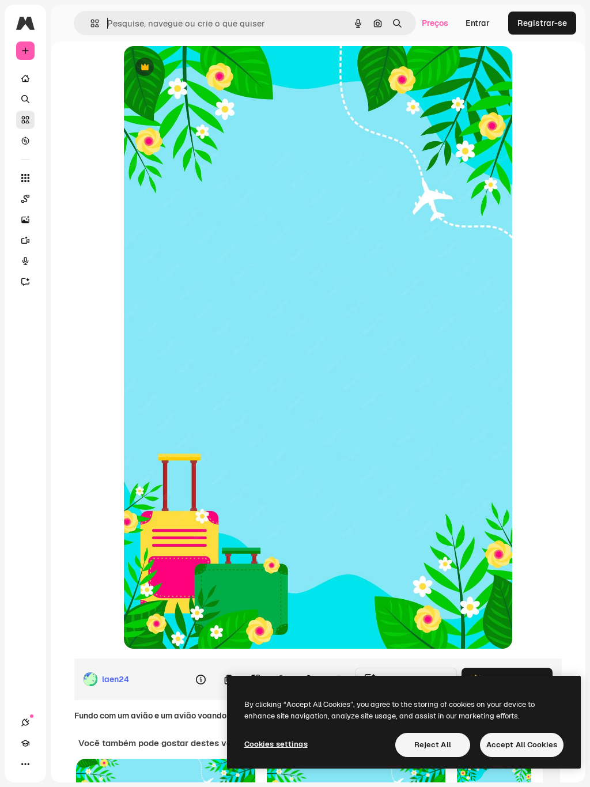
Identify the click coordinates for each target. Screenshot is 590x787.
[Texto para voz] (25, 261)
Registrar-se (542, 23)
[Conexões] (25, 722)
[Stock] (25, 120)
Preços (435, 23)
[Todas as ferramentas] (25, 178)
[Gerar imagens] (25, 219)
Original (197, 67)
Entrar (478, 23)
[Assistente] (25, 282)
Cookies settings (276, 744)
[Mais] (25, 764)
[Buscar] (25, 99)
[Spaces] (25, 199)
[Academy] (25, 743)
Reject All (432, 745)
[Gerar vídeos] (25, 240)
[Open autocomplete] (90, 23)
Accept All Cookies (521, 745)
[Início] (25, 78)
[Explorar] (25, 140)
